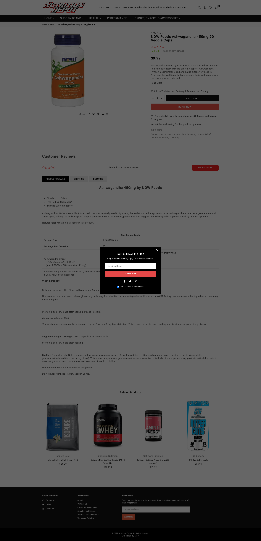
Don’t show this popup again (132, 287)
